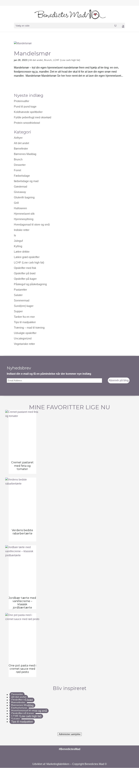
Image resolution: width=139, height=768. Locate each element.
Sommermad (21, 300)
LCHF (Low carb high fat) (66, 60)
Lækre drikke (21, 251)
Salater (18, 295)
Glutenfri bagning (24, 197)
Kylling (18, 246)
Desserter (20, 164)
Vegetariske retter (24, 343)
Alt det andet (36, 60)
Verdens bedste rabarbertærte (22, 532)
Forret (17, 170)
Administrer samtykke (69, 734)
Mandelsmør (32, 53)
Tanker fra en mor (24, 316)
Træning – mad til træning (29, 327)
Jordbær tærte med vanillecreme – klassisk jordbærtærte (22, 602)
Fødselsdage (22, 175)
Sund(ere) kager (23, 305)
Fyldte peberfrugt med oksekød (32, 117)
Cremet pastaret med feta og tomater (22, 465)
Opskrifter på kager (25, 278)
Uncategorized (23, 338)
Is (15, 235)
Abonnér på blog (119, 380)
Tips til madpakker (25, 322)
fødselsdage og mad (26, 181)
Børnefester (18, 702)
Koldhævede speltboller (28, 112)
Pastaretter (20, 289)
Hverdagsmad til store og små (32, 224)
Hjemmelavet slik (24, 213)
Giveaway (20, 192)
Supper (18, 311)
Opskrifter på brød (24, 273)
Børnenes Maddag (25, 154)
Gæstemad (20, 186)
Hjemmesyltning (23, 219)
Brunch (48, 60)
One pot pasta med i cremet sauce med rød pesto (22, 669)
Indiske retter (21, 230)
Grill (16, 202)
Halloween (20, 208)
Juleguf (18, 240)
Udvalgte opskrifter (25, 333)
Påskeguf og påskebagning (30, 284)
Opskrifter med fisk (25, 268)
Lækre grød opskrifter (26, 257)
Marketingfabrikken (57, 764)
